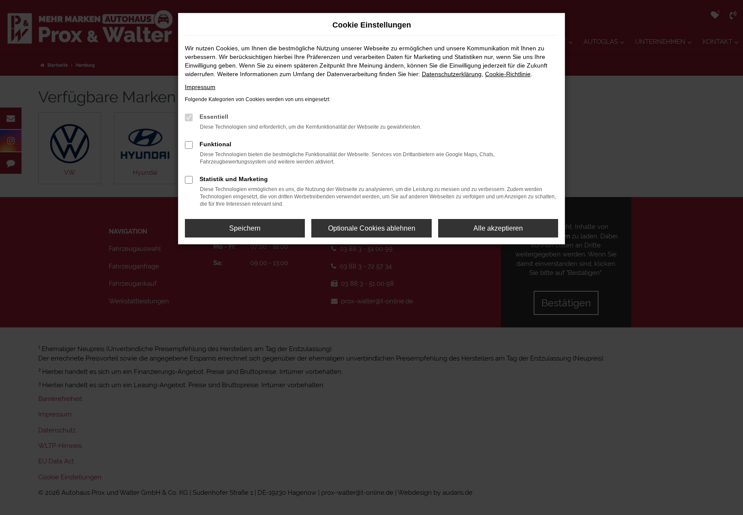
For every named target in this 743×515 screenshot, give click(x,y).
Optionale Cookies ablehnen (371, 228)
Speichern (245, 228)
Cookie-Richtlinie (508, 74)
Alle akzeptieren (498, 228)
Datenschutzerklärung (452, 74)
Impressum (200, 86)
